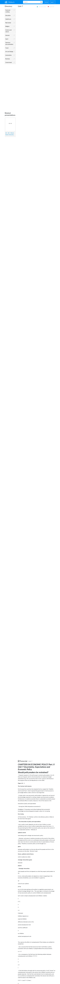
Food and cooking (7, 11)
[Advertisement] (10, 87)
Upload (46, 2)
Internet (7, 35)
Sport (6, 39)
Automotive (8, 55)
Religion (7, 26)
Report (52, 6)
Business (7, 58)
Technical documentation (9, 43)
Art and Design (9, 51)
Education (8, 15)
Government (8, 62)
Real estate (8, 22)
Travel (6, 48)
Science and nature (8, 30)
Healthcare (8, 19)
